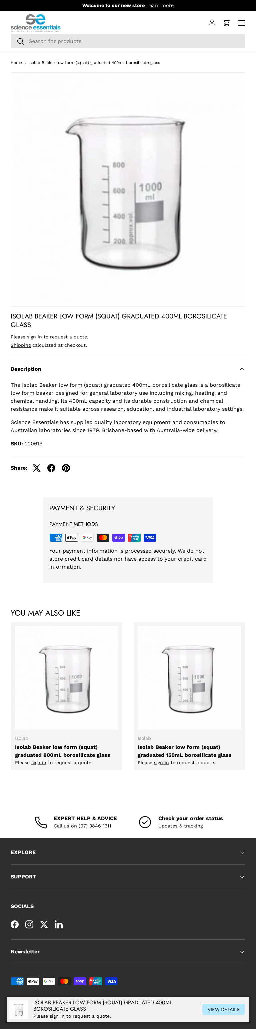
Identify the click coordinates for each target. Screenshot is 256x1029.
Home (16, 63)
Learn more (160, 5)
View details (224, 1009)
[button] (226, 23)
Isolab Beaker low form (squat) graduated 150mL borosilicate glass (185, 751)
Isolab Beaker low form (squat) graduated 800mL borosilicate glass (62, 751)
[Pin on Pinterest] (66, 468)
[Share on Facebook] (51, 468)
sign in (34, 336)
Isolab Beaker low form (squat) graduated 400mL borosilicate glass (94, 63)
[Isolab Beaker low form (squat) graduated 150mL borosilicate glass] (189, 678)
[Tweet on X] (36, 468)
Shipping (21, 345)
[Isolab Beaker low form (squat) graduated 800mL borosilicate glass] (66, 678)
